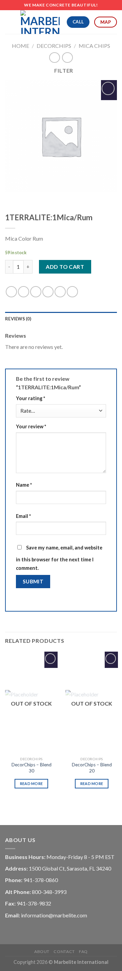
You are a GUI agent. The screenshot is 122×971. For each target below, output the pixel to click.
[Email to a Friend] (48, 291)
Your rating (30, 398)
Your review (31, 426)
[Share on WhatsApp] (11, 291)
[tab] (61, 318)
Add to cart (65, 266)
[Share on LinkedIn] (72, 291)
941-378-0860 (40, 880)
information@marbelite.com (54, 915)
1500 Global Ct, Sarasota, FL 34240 (70, 868)
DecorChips (54, 45)
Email (23, 516)
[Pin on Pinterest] (60, 291)
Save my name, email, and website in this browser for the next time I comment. (59, 558)
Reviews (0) (18, 318)
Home (20, 45)
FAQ (83, 951)
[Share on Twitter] (35, 291)
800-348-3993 (49, 892)
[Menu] (9, 22)
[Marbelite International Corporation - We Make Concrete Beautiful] (40, 22)
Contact (64, 951)
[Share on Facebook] (23, 291)
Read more (31, 783)
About (41, 951)
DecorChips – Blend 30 (32, 767)
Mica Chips (94, 45)
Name (24, 485)
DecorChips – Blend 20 (92, 767)
